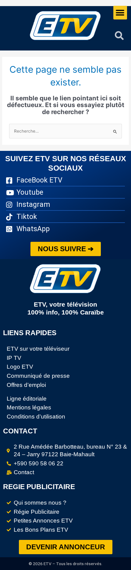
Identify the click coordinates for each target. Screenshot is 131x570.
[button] (120, 12)
